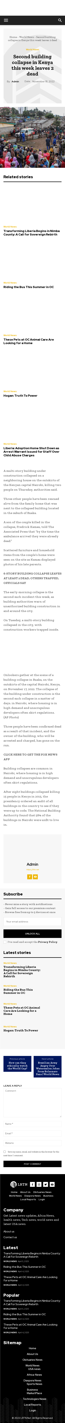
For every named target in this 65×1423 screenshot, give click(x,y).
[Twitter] (24, 91)
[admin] (32, 848)
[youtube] (35, 876)
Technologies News (34, 1399)
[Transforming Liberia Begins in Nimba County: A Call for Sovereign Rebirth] (32, 204)
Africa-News (34, 1375)
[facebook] (29, 876)
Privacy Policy (47, 942)
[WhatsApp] (40, 91)
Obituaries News (42, 1192)
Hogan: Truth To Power (20, 396)
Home (13, 37)
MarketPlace (34, 1393)
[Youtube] (52, 1184)
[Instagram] (39, 1184)
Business (48, 1195)
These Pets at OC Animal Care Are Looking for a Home (28, 341)
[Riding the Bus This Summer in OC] (32, 260)
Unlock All (32, 933)
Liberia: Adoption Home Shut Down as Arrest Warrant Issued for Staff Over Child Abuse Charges (31, 451)
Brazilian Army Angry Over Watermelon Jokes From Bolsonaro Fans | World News (47, 1068)
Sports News (34, 1384)
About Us (25, 1192)
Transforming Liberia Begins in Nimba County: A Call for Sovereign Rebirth (31, 232)
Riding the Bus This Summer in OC (28, 287)
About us (8, 1231)
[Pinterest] (32, 91)
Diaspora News (32, 1195)
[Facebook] (16, 91)
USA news (34, 1369)
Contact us (10, 1237)
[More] (48, 91)
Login (42, 1199)
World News (26, 37)
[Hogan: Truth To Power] (32, 368)
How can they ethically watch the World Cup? (17, 1065)
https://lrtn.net (32, 869)
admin (15, 81)
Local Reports (28, 1199)
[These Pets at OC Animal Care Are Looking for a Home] (32, 312)
